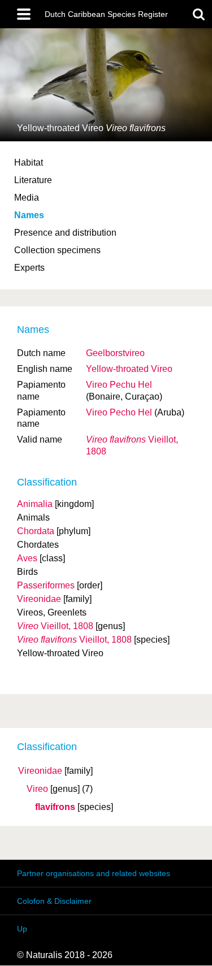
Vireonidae (40, 771)
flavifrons (55, 807)
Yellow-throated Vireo (129, 369)
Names (29, 215)
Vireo (37, 789)
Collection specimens (57, 250)
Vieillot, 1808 (55, 626)
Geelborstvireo (115, 353)
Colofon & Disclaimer (54, 901)
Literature (33, 180)
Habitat (28, 162)
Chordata (35, 531)
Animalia (35, 504)
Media (26, 197)
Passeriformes (46, 585)
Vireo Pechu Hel (119, 384)
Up (22, 928)
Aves (27, 558)
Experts (29, 267)
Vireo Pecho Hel (119, 412)
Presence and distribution (65, 232)
